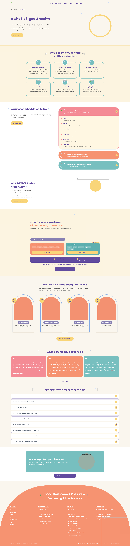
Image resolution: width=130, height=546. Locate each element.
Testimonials (13, 519)
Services (15, 9)
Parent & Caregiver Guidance (76, 535)
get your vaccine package (64, 269)
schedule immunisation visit (65, 476)
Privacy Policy (105, 543)
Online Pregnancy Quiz (103, 516)
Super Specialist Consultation (76, 516)
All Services (71, 509)
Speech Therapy (72, 521)
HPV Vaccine (42, 509)
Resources (79, 3)
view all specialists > (65, 339)
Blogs (11, 522)
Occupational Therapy (74, 526)
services (57, 3)
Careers (11, 524)
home (51, 3)
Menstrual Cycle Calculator (104, 514)
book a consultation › (19, 201)
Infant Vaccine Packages (46, 514)
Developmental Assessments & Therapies (80, 519)
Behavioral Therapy (73, 523)
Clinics (11, 517)
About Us (12, 509)
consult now (17, 123)
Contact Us (12, 512)
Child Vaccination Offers (45, 519)
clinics (71, 3)
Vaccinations (71, 514)
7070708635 (82, 543)
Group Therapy (72, 530)
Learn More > (17, 35)
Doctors (11, 514)
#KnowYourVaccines (44, 516)
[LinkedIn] (99, 543)
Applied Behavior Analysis (75, 528)
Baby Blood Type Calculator (105, 509)
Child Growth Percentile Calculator (107, 512)
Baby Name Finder (102, 519)
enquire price (47, 252)
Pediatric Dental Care (45, 521)
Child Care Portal (43, 523)
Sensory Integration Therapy (76, 532)
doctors (65, 3)
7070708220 (91, 543)
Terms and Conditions (115, 543)
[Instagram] (97, 543)
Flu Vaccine (42, 512)
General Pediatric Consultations (77, 512)
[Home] (11, 9)
